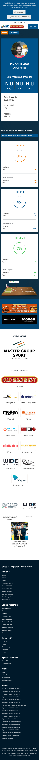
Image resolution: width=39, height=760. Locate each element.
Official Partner (10, 436)
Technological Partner (28, 452)
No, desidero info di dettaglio (18, 17)
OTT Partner (10, 452)
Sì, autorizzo (18, 12)
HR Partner (28, 419)
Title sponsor (19, 386)
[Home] (12, 26)
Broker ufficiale (10, 469)
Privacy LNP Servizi (11, 751)
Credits (35, 751)
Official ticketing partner (28, 403)
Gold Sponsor (10, 403)
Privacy (4, 751)
